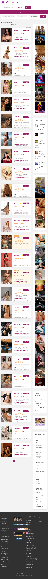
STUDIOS (38, 486)
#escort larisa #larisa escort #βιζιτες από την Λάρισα (30, 533)
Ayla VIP (16, 82)
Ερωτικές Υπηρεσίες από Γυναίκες (20, 244)
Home (7, 573)
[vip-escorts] (40, 39)
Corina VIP (17, 428)
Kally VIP (16, 151)
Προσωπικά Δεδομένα (30, 573)
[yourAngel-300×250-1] (40, 79)
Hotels (37, 481)
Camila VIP (17, 186)
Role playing (28, 564)
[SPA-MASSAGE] (40, 182)
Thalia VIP (17, 341)
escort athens (28, 562)
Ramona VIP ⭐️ (18, 134)
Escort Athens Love (19, 39)
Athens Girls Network (38, 457)
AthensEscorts (39, 459)
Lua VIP (16, 272)
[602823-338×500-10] (40, 348)
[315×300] (40, 88)
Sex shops (38, 483)
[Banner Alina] (40, 317)
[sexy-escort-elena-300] (40, 223)
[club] (40, 296)
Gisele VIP (17, 445)
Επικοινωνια (34, 12)
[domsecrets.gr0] (40, 306)
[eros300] (40, 107)
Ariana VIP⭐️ (17, 289)
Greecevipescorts (26, 36)
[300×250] (40, 30)
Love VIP (16, 30)
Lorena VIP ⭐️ (18, 393)
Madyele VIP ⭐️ (18, 255)
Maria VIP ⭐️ (17, 376)
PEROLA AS (38, 410)
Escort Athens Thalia (20, 350)
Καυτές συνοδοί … (5, 12)
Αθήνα (37, 499)
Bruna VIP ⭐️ (17, 203)
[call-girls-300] (40, 51)
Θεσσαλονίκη (39, 501)
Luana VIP (17, 411)
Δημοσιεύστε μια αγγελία (9, 7)
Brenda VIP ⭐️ (18, 238)
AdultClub (38, 454)
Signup (20, 7)
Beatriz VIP (17, 324)
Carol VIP (16, 99)
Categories (14, 12)
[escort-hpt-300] (40, 214)
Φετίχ (31, 565)
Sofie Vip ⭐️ (17, 359)
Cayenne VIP (17, 307)
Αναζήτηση (43, 17)
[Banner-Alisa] (40, 285)
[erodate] (40, 97)
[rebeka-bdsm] (40, 239)
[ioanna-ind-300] (40, 274)
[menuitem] (9, 7)
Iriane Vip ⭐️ (17, 47)
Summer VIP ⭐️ (18, 220)
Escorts (33, 562)
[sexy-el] (40, 337)
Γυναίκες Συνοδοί (25, 139)
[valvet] (40, 70)
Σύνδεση (28, 7)
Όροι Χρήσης (26, 12)
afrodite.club (12, 2)
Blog (20, 12)
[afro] (40, 251)
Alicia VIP (16, 117)
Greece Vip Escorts (19, 36)
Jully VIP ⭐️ (17, 65)
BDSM (28, 561)
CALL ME (31, 561)
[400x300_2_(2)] (40, 382)
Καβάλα (37, 504)
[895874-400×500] (40, 361)
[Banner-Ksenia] (40, 327)
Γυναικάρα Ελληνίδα (40, 407)
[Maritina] (40, 203)
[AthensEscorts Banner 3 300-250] (40, 61)
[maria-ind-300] (40, 264)
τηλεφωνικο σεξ (29, 567)
